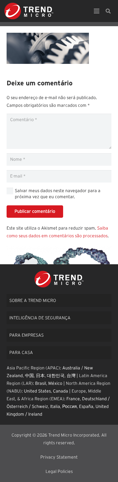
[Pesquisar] (108, 11)
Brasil (40, 383)
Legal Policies (59, 471)
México (55, 383)
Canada (60, 391)
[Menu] (96, 11)
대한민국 (55, 376)
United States (37, 391)
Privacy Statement (59, 457)
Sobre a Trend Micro (32, 300)
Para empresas (26, 335)
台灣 (71, 376)
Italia (55, 406)
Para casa (21, 352)
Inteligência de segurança (40, 318)
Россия (69, 406)
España (86, 406)
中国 (29, 376)
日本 (40, 376)
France (73, 399)
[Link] (28, 11)
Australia (71, 368)
